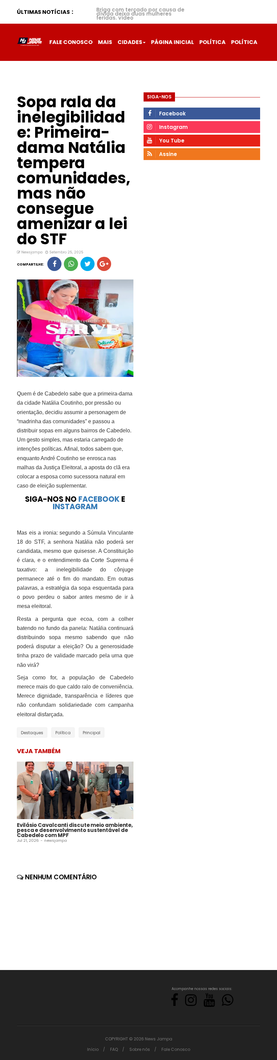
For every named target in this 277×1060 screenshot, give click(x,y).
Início (93, 1049)
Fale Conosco (71, 42)
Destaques (32, 733)
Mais (105, 42)
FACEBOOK (99, 499)
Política (212, 42)
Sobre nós (139, 1049)
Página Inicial (172, 42)
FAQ (114, 1049)
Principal (91, 733)
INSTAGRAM (75, 506)
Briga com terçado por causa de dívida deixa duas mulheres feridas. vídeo (140, 13)
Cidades (130, 42)
